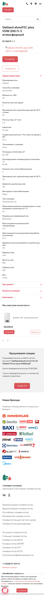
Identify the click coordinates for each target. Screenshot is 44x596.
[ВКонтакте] (4, 495)
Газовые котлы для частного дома (19, 520)
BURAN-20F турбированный (25, 317)
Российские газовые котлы (15, 512)
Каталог (8, 10)
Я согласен (22, 590)
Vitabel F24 (22, 386)
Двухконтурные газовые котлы (17, 508)
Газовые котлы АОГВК (13, 543)
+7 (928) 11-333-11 (11, 563)
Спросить (35, 332)
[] (13, 41)
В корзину (9, 332)
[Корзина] (35, 3)
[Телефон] (27, 4)
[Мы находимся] (31, 4)
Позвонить (10, 68)
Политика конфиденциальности (17, 555)
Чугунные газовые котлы (14, 532)
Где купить (8, 284)
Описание (7, 297)
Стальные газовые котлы (14, 536)
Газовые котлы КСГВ (12, 551)
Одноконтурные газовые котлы (17, 504)
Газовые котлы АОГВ (12, 540)
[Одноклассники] (9, 495)
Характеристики (11, 76)
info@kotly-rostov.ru (13, 573)
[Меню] (40, 3)
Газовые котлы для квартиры (16, 523)
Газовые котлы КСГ (11, 547)
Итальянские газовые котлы (16, 516)
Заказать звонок (9, 567)
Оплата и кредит (11, 290)
